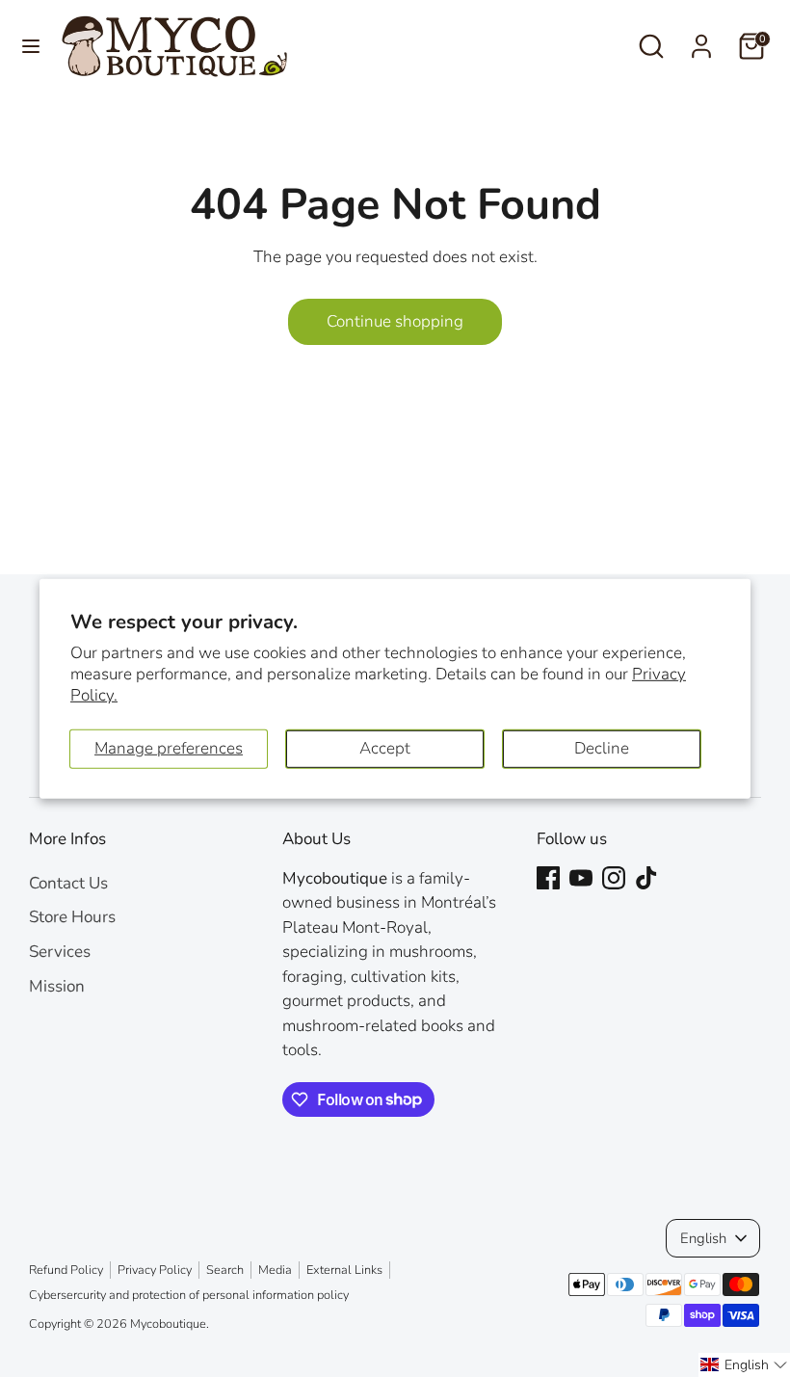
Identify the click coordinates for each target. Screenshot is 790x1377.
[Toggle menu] (31, 46)
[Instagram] (613, 877)
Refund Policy (66, 1270)
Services (60, 951)
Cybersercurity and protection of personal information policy (189, 1295)
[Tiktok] (646, 877)
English (703, 1238)
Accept (384, 748)
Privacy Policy (155, 1270)
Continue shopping (395, 321)
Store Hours (72, 917)
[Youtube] (580, 877)
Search (225, 1270)
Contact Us (68, 883)
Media (275, 1270)
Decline (601, 748)
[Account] (701, 39)
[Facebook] (548, 877)
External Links (344, 1270)
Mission (57, 986)
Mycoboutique (168, 1324)
